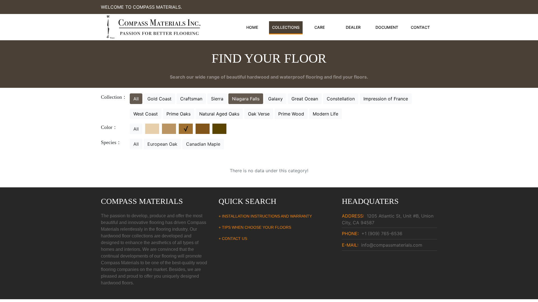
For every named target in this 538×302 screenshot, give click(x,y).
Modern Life (325, 114)
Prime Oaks (178, 114)
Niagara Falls (245, 99)
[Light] (152, 129)
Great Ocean (304, 99)
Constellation (341, 99)
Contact (420, 27)
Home (252, 27)
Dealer (353, 27)
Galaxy (275, 99)
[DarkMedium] (203, 129)
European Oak (162, 144)
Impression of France (385, 99)
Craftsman (191, 99)
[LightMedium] (169, 129)
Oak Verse (259, 114)
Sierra (217, 99)
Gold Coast (159, 99)
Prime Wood (291, 114)
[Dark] (219, 129)
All (136, 99)
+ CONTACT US (233, 238)
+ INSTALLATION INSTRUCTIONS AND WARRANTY (265, 216)
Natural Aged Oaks (219, 114)
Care (319, 27)
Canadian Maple (203, 144)
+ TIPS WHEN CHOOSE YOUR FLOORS (255, 227)
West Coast (145, 114)
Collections (286, 27)
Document (386, 27)
